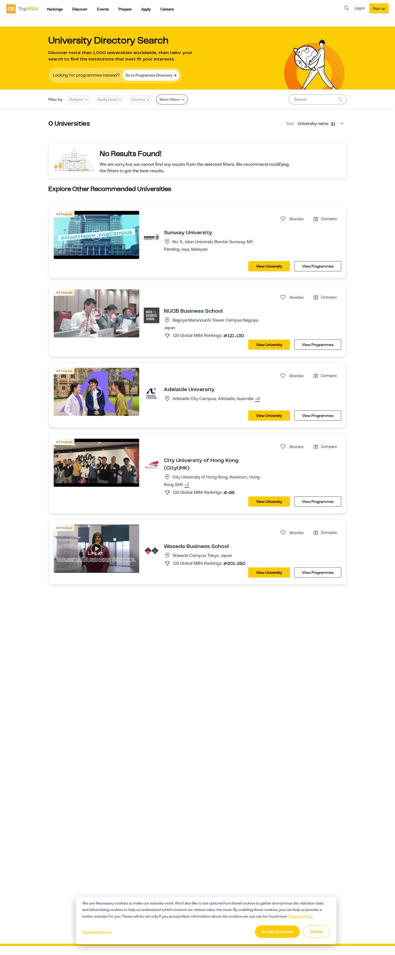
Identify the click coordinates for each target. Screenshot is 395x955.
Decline (316, 931)
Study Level (107, 99)
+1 (187, 485)
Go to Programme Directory (149, 75)
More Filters (170, 99)
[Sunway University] (151, 236)
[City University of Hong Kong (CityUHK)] (151, 464)
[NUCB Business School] (151, 315)
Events (103, 9)
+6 (257, 399)
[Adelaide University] (151, 393)
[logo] (22, 8)
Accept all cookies (277, 931)
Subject (77, 99)
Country (138, 99)
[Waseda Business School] (151, 550)
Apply (146, 9)
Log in (360, 8)
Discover (79, 9)
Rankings (55, 9)
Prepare (125, 9)
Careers (167, 9)
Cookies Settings (96, 931)
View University (269, 266)
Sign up (379, 8)
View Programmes (317, 266)
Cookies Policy (300, 916)
